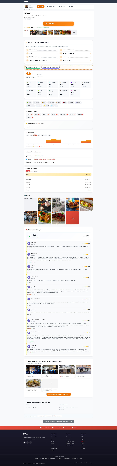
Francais (83, 443)
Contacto (68, 439)
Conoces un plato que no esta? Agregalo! (51, 67)
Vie (49, 135)
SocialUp (80, 458)
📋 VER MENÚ (50, 23)
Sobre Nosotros (69, 436)
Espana (52, 443)
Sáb (27, 135)
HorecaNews (52, 458)
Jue (45, 135)
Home (25, 9)
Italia (52, 439)
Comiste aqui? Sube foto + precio (34, 67)
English (82, 439)
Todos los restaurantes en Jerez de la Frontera (68, 407)
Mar (38, 135)
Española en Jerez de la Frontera (32, 407)
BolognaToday (66, 458)
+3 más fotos (72, 217)
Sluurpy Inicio (61, 409)
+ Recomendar (45, 27)
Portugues (83, 448)
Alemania (53, 445)
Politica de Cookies (70, 445)
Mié (42, 135)
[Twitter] (30, 442)
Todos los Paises (54, 436)
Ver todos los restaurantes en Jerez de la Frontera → (58, 394)
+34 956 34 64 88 (38, 156)
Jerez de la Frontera (30, 9)
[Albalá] (27, 32)
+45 (74, 32)
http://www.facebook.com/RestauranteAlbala (44, 159)
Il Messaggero (44, 458)
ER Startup (74, 458)
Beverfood (59, 458)
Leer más (29, 262)
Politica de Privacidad (70, 441)
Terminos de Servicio (70, 443)
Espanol (82, 441)
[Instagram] (27, 442)
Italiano (82, 436)
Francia (52, 441)
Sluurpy (52, 450)
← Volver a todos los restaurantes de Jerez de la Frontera (58, 421)
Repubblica (37, 458)
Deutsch (82, 445)
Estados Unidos (54, 448)
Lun (35, 135)
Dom (31, 135)
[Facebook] (24, 442)
